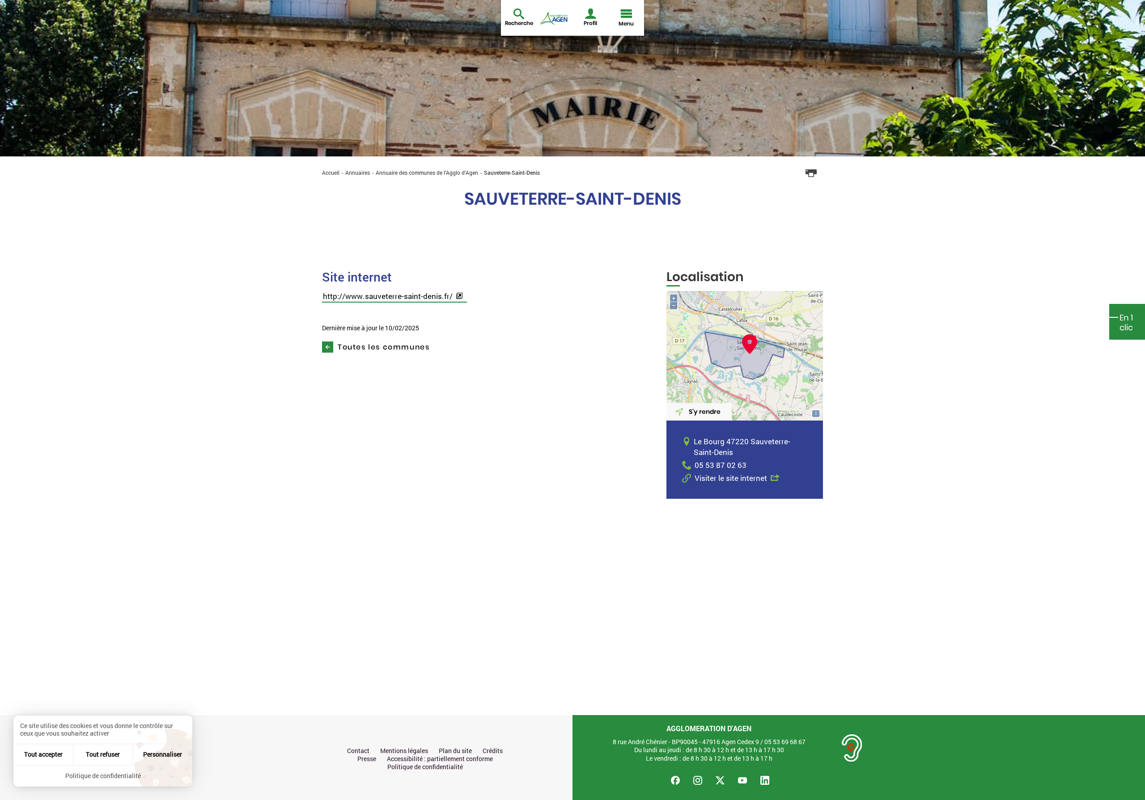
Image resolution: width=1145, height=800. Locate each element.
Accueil (330, 172)
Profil (590, 23)
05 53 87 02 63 (720, 465)
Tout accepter (43, 754)
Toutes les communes (383, 347)
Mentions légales (404, 751)
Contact (358, 751)
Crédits (493, 751)
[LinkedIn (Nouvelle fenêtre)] (764, 780)
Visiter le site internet (731, 478)
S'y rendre (705, 411)
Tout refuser (103, 754)
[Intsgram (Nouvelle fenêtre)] (697, 780)
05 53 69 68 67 (785, 741)
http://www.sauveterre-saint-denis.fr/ (388, 296)
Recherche (519, 23)
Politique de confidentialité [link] (103, 775)
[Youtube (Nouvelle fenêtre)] (742, 780)
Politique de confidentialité (425, 767)
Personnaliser (162, 754)
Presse (366, 759)
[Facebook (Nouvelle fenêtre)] (675, 780)
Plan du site (455, 751)
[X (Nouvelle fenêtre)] (720, 780)
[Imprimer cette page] (811, 173)
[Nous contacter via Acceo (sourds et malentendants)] (852, 747)
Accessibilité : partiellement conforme (440, 759)
